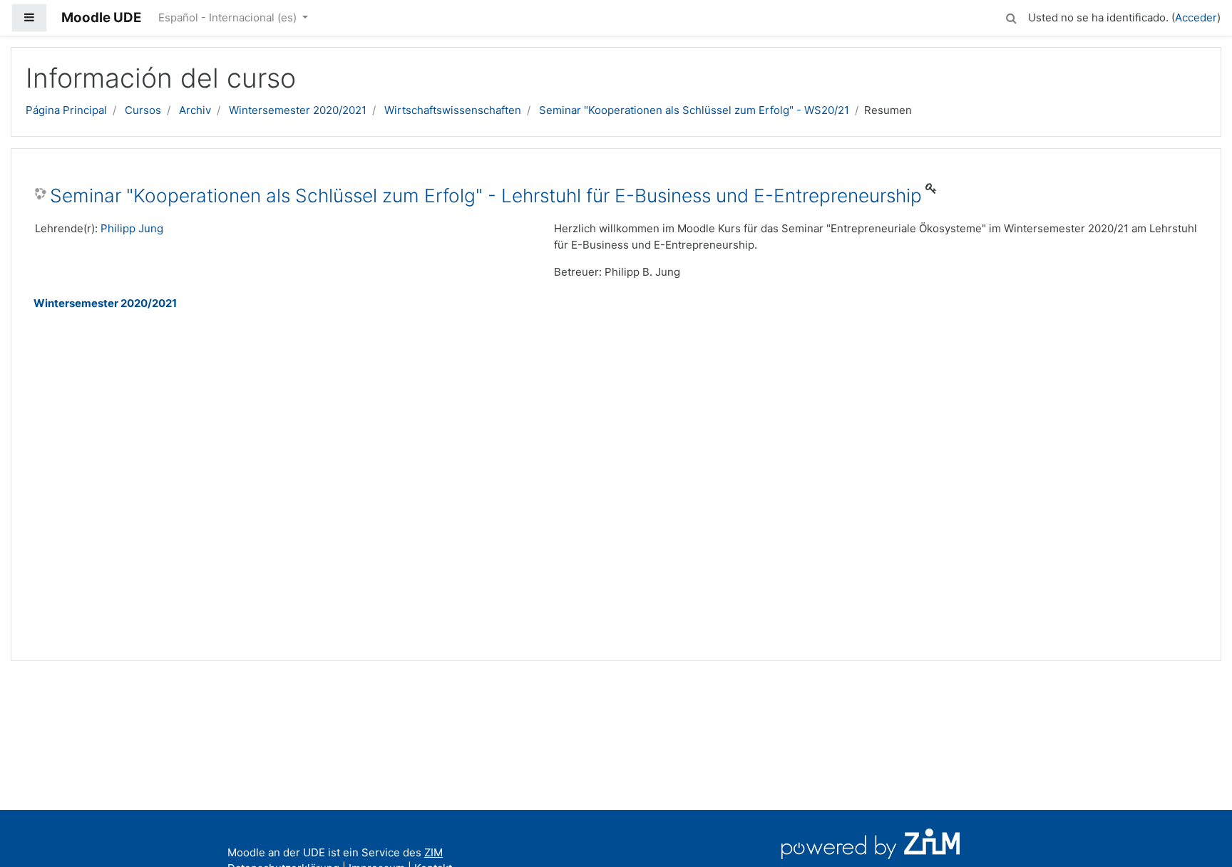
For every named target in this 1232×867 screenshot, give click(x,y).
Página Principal (66, 110)
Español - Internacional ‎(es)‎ (228, 17)
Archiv (195, 110)
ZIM (433, 852)
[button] (1011, 16)
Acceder (1196, 17)
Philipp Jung (132, 228)
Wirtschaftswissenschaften (452, 110)
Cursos (143, 110)
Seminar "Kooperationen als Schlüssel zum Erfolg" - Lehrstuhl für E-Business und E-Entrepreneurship (486, 196)
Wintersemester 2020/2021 (297, 110)
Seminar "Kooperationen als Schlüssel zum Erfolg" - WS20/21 (694, 110)
